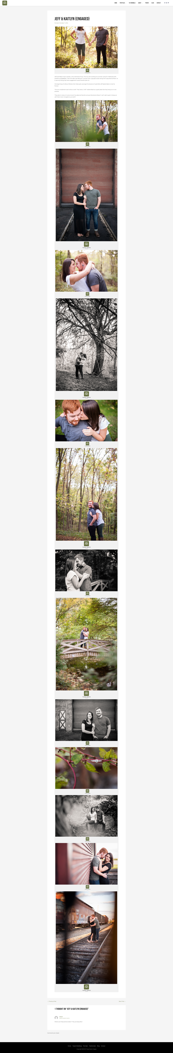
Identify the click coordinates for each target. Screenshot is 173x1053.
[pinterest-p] (168, 2)
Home (69, 1046)
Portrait (57, 23)
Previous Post (51, 1001)
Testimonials (92, 1046)
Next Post (122, 1001)
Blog (98, 1046)
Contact (103, 1046)
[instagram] (167, 2)
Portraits (85, 1046)
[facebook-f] (165, 2)
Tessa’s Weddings (77, 1046)
